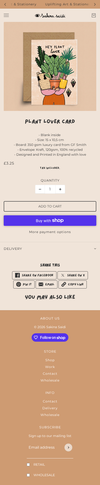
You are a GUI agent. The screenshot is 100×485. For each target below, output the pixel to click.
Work (50, 367)
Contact (50, 373)
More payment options (50, 232)
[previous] (5, 4)
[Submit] (68, 447)
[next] (95, 4)
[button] (72, 284)
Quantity (50, 180)
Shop (50, 360)
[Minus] (40, 189)
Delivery (50, 408)
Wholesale (50, 380)
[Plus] (60, 189)
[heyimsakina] (50, 15)
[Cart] (93, 15)
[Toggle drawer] (6, 15)
